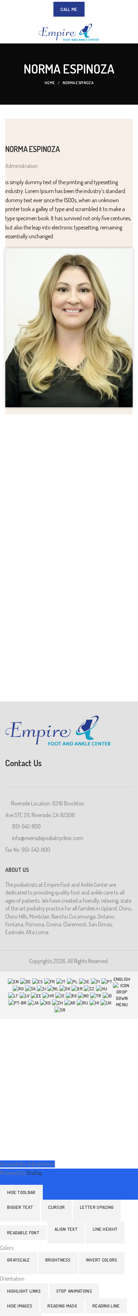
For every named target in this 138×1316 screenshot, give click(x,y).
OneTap (34, 1172)
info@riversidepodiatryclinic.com (47, 838)
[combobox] (69, 995)
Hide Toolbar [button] (21, 1192)
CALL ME (69, 9)
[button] (20, 1211)
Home (50, 82)
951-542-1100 (26, 826)
